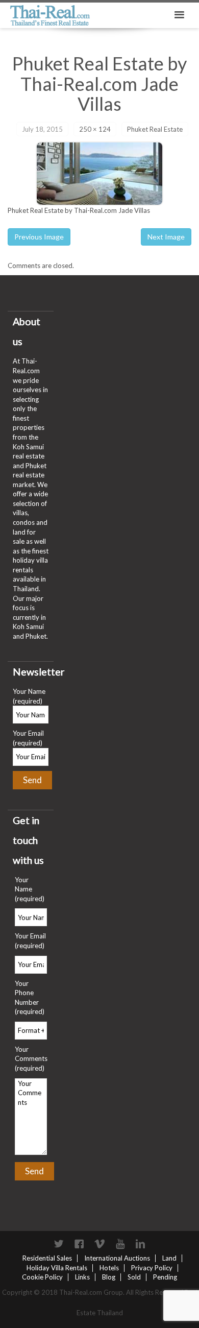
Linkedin (140, 1243)
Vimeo (99, 1243)
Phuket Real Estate (155, 129)
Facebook (79, 1243)
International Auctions (117, 1258)
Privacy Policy (151, 1268)
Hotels (109, 1268)
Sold (134, 1277)
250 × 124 (95, 129)
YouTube (120, 1243)
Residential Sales (47, 1258)
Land (169, 1258)
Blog (108, 1277)
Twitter (58, 1243)
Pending (165, 1277)
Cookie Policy (42, 1277)
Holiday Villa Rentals (57, 1268)
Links (82, 1277)
